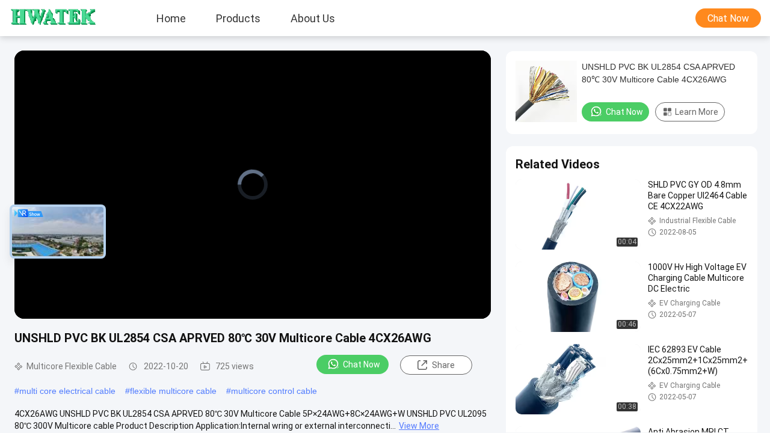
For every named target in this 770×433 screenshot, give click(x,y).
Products (238, 18)
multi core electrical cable (67, 391)
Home (171, 18)
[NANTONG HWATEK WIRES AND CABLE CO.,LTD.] (45, 18)
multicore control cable (274, 391)
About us (313, 18)
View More (419, 426)
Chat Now (728, 18)
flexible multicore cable (173, 391)
